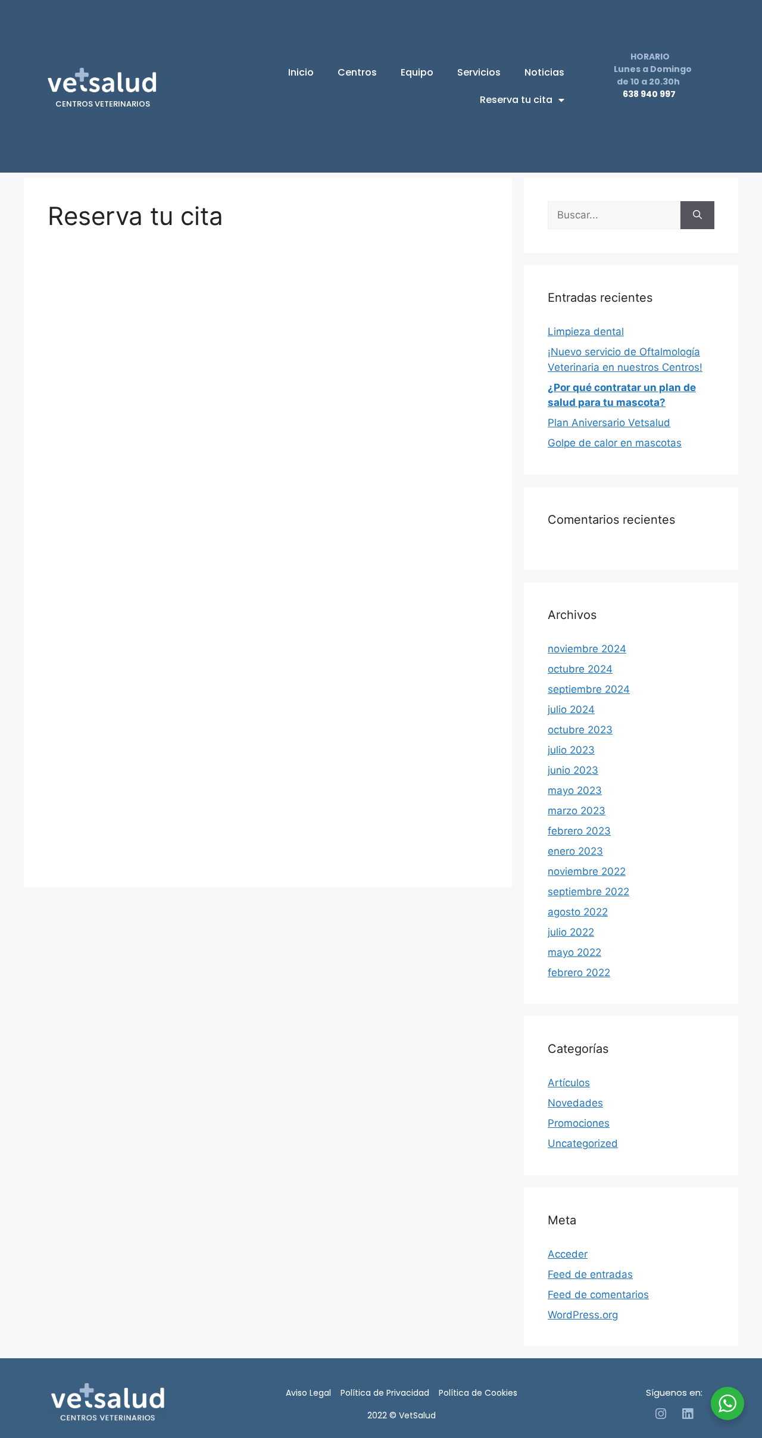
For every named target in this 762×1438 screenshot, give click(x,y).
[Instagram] (660, 1414)
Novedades (575, 1103)
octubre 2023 (580, 730)
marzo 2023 (576, 811)
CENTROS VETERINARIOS (102, 104)
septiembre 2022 (588, 892)
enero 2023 (575, 851)
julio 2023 (571, 750)
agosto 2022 (578, 912)
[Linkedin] (687, 1414)
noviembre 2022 (587, 871)
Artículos (569, 1083)
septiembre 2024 (589, 689)
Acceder (568, 1254)
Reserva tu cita (516, 100)
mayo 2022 (574, 952)
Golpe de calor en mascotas (615, 443)
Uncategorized (583, 1143)
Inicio (301, 72)
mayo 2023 (575, 790)
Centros (357, 72)
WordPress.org (583, 1315)
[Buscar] (697, 215)
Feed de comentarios (598, 1295)
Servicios (479, 72)
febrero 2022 (579, 973)
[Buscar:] (614, 215)
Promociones (579, 1123)
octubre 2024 (580, 669)
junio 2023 (573, 770)
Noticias (544, 72)
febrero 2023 (579, 831)
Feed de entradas (590, 1274)
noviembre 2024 (587, 649)
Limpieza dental (586, 331)
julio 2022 (571, 932)
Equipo (417, 72)
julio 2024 (571, 709)
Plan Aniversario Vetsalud (609, 423)
